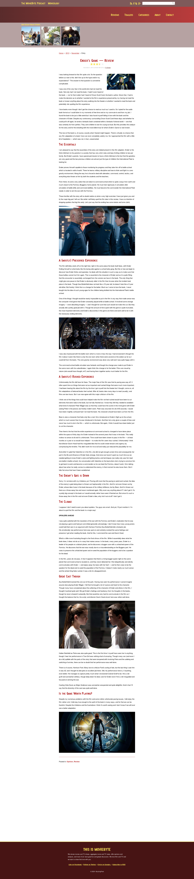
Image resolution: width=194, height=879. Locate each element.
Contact (170, 14)
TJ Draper (108, 67)
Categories (144, 14)
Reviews (115, 14)
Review (77, 761)
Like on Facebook (75, 864)
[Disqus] (97, 802)
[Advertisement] (142, 46)
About (158, 14)
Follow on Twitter (89, 864)
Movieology (53, 3)
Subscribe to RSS (118, 864)
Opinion (70, 761)
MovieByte (46, 14)
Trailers (129, 14)
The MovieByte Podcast (33, 3)
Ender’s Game (97, 60)
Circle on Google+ (104, 864)
